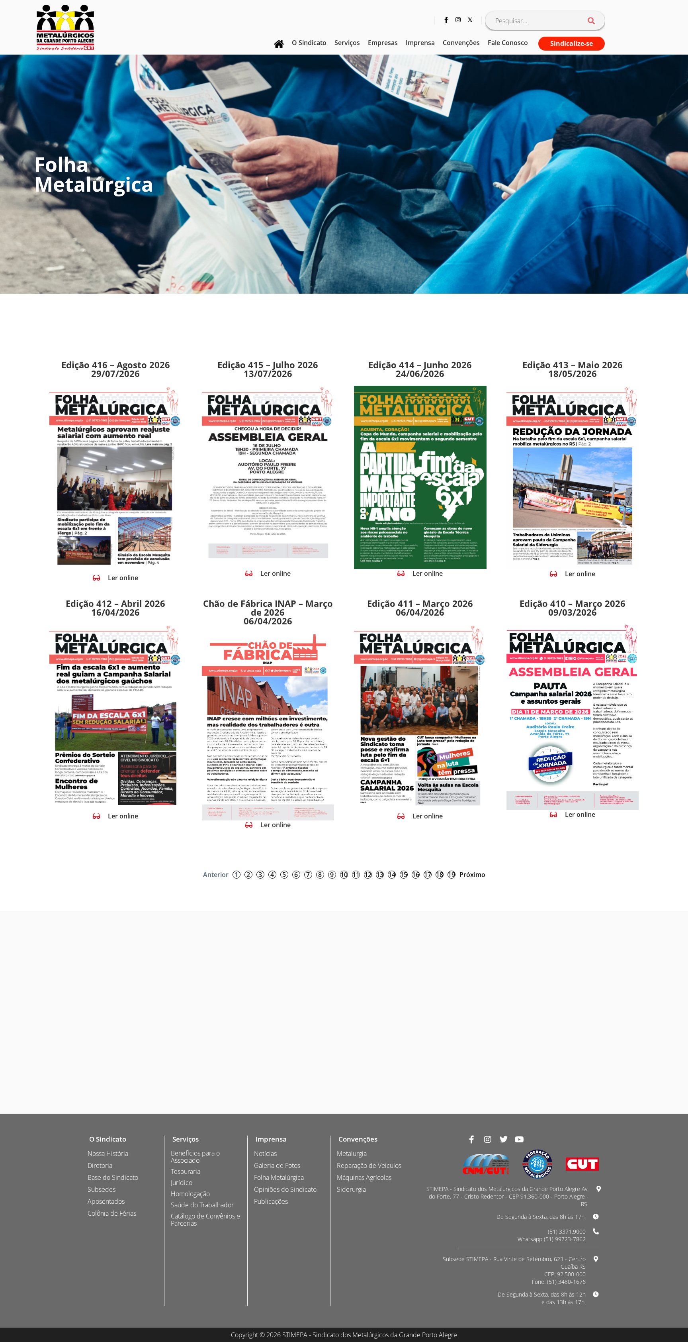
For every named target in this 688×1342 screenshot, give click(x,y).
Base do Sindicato (113, 1177)
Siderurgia (351, 1189)
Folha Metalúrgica (279, 1177)
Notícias (265, 1153)
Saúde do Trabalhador (202, 1205)
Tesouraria (185, 1171)
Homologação (190, 1193)
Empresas (383, 42)
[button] (115, 578)
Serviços (347, 42)
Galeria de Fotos (277, 1165)
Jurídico (181, 1182)
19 (451, 875)
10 (344, 875)
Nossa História (108, 1153)
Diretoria (100, 1165)
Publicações (271, 1201)
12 (368, 875)
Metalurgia (352, 1153)
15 (404, 875)
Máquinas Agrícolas (364, 1177)
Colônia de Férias (112, 1213)
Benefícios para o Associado (195, 1157)
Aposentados (106, 1201)
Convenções (461, 42)
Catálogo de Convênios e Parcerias (205, 1220)
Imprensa (420, 42)
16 (416, 875)
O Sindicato (309, 42)
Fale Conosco (508, 42)
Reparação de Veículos (369, 1165)
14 (392, 875)
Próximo (472, 874)
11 (356, 875)
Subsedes (101, 1189)
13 (380, 875)
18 (440, 875)
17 (428, 875)
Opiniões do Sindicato (285, 1189)
